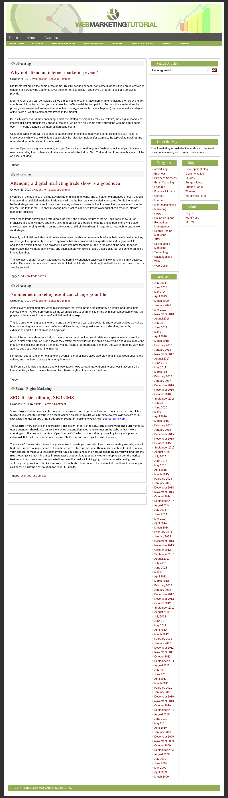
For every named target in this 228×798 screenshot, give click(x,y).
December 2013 (164, 541)
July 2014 (160, 509)
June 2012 (160, 621)
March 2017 (161, 372)
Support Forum (194, 187)
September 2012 (164, 607)
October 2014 (162, 496)
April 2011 (160, 678)
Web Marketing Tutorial (55, 787)
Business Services (63, 43)
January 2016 (162, 429)
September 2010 (164, 710)
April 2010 (160, 727)
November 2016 (164, 389)
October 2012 (162, 603)
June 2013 (160, 567)
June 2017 (160, 363)
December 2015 (164, 434)
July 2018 (160, 323)
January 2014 (162, 536)
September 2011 (164, 661)
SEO (188, 48)
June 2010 (160, 718)
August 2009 (162, 754)
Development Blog (196, 169)
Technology (55, 53)
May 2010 (160, 723)
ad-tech (25, 276)
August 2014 (162, 505)
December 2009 (164, 736)
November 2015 (164, 438)
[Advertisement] (184, 105)
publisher (41, 78)
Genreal (166, 43)
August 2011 (161, 665)
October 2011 (162, 656)
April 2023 (160, 296)
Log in (189, 213)
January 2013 (162, 589)
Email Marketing (93, 43)
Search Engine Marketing (161, 48)
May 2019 (160, 309)
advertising (16, 43)
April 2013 (160, 576)
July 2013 (160, 563)
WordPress (192, 217)
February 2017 (163, 376)
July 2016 (160, 403)
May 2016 (160, 412)
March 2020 (161, 300)
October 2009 (162, 745)
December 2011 (164, 647)
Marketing (48, 48)
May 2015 (160, 465)
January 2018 (162, 349)
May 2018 (160, 332)
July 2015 (160, 456)
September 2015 (164, 447)
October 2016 (162, 394)
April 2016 (160, 416)
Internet (185, 43)
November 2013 (164, 545)
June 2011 (160, 674)
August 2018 (162, 318)
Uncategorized (80, 53)
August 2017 (162, 358)
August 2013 (162, 558)
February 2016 (163, 425)
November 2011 (164, 652)
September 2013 (164, 554)
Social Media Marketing (24, 53)
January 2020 (162, 305)
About (31, 37)
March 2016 (161, 420)
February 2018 (163, 345)
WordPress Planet (196, 195)
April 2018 (160, 336)
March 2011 (161, 683)
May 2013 (160, 572)
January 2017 (162, 380)
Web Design (118, 53)
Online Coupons (88, 48)
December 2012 (164, 594)
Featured (118, 43)
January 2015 (162, 483)
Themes (190, 191)
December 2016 (164, 385)
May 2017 (160, 367)
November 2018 (164, 314)
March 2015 (161, 474)
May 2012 (160, 625)
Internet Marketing (21, 48)
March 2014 (161, 527)
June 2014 (160, 514)
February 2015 (163, 478)
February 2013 (163, 585)
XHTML (190, 222)
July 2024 (160, 283)
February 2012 (163, 638)
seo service (40, 475)
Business (38, 43)
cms (23, 475)
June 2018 (160, 327)
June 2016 (160, 407)
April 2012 (160, 629)
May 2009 (160, 767)
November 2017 (164, 354)
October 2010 (162, 705)
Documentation (194, 173)
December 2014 (164, 487)
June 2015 (160, 460)
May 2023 (160, 291)
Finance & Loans (142, 43)
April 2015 (160, 469)
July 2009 (160, 758)
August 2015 (162, 452)
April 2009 (160, 772)
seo (29, 475)
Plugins (190, 178)
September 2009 (164, 750)
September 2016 (164, 398)
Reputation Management (121, 48)
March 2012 (161, 634)
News (66, 48)
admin (37, 404)
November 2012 (164, 598)
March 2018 (161, 340)
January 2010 (162, 732)
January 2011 (162, 692)
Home (13, 37)
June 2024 (160, 287)
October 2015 (162, 443)
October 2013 (162, 549)
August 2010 (162, 714)
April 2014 (160, 523)
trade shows (38, 276)
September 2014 (164, 501)
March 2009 (161, 776)
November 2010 (164, 701)
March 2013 (161, 581)
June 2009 (160, 763)
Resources (52, 37)
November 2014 (164, 492)
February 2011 (163, 687)
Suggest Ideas (194, 182)
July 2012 (160, 616)
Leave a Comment (60, 78)
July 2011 (160, 669)
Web (100, 53)
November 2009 (164, 741)
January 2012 (162, 643)
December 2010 (164, 696)
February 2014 (163, 532)
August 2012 (162, 612)
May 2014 (160, 518)
